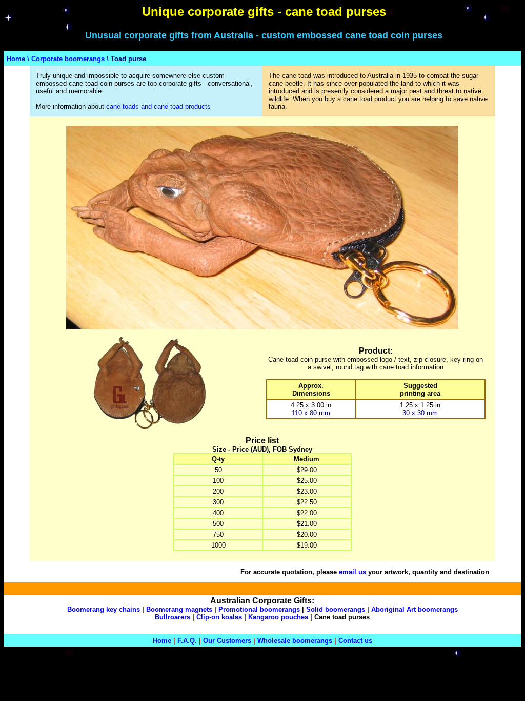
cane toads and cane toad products (158, 106)
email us (352, 572)
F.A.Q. (187, 641)
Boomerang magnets (179, 609)
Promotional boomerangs (259, 609)
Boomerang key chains (103, 609)
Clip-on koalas (219, 617)
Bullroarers (172, 617)
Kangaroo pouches (278, 617)
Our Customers (227, 641)
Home (16, 59)
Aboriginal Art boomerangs (414, 609)
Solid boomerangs (335, 609)
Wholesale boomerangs (294, 641)
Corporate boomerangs (68, 59)
